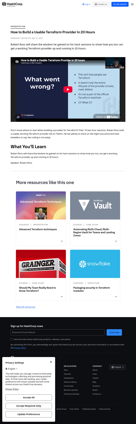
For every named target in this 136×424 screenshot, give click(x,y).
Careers (96, 378)
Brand (95, 390)
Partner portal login (71, 394)
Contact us (97, 394)
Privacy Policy (20, 348)
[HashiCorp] (12, 4)
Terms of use (61, 409)
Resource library (70, 382)
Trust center (74, 409)
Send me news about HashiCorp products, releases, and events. (42, 339)
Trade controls (104, 409)
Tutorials (67, 374)
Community (68, 386)
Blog (94, 382)
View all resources (25, 306)
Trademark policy (89, 409)
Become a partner (71, 390)
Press (95, 374)
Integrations (69, 378)
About (95, 370)
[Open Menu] (132, 4)
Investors (96, 386)
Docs (66, 370)
